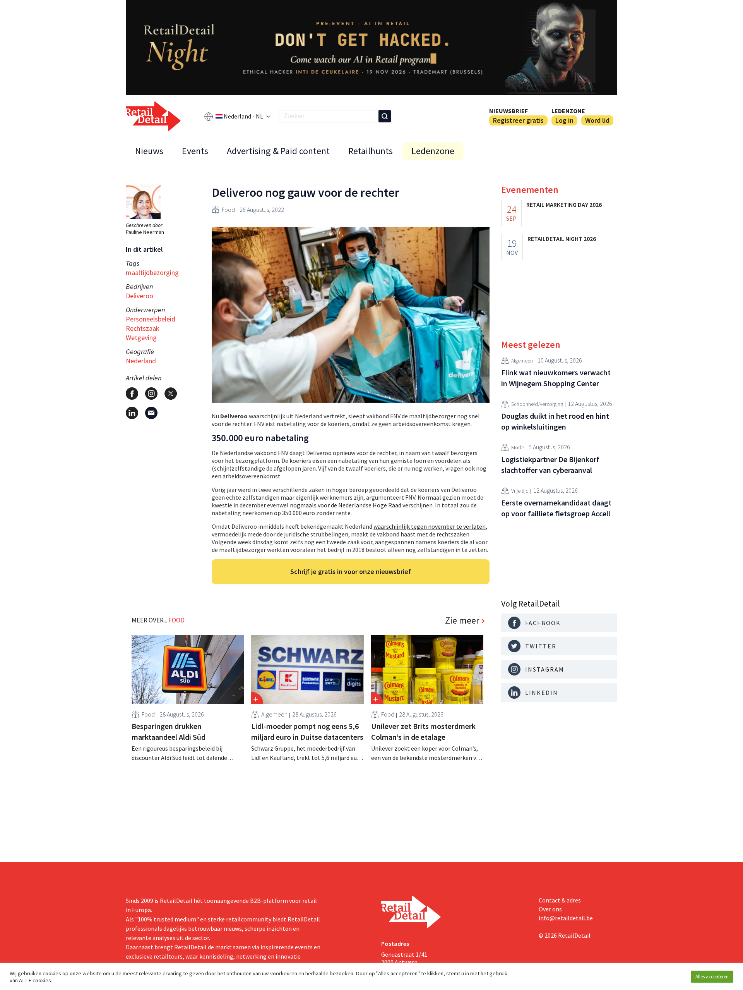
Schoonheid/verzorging (537, 403)
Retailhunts (370, 151)
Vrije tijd (520, 490)
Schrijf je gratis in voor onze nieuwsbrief (350, 571)
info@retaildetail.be (566, 918)
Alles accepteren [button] (712, 976)
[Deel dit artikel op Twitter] (170, 393)
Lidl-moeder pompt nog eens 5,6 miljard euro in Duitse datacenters (307, 731)
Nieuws (149, 151)
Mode (517, 447)
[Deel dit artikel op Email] (151, 413)
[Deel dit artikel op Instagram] (151, 393)
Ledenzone (568, 111)
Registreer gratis (518, 120)
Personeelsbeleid (150, 319)
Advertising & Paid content (278, 151)
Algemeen (274, 714)
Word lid (597, 120)
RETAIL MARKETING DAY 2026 (564, 204)
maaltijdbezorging (152, 272)
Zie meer (462, 620)
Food (228, 209)
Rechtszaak (142, 328)
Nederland (141, 360)
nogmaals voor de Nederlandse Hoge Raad (345, 505)
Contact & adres (560, 900)
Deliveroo (139, 295)
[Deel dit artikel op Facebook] (132, 393)
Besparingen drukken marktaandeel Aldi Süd (168, 731)
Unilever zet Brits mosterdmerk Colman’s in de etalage (423, 731)
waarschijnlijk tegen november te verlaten (429, 526)
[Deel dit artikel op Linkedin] (132, 413)
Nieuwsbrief (508, 111)
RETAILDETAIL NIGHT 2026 (561, 238)
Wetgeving (141, 337)
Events (195, 151)
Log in (564, 120)
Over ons (550, 909)
